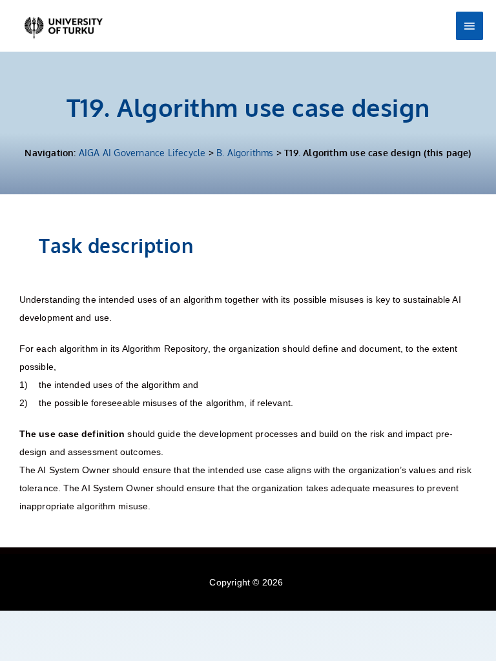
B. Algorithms (245, 152)
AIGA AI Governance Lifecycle (142, 152)
